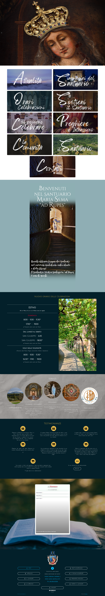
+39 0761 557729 (53, 581)
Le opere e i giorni (52, 515)
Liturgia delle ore (52, 495)
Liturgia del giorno (52, 492)
